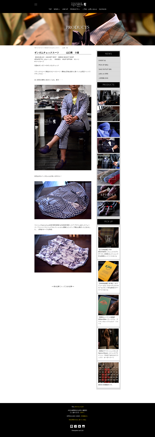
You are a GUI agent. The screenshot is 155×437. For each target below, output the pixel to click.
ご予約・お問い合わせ (90, 9)
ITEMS (108, 177)
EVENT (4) (102, 60)
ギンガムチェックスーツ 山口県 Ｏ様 (59, 47)
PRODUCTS (74, 9)
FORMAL (108, 145)
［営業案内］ (84, 416)
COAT (108, 113)
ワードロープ (39, 61)
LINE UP (65, 9)
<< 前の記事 (55, 286)
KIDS (108, 161)
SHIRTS (108, 129)
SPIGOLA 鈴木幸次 (108, 193)
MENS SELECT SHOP (66, 57)
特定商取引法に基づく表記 (77, 419)
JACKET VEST (51, 57)
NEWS (56, 9)
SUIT (108, 97)
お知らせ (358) (103, 73)
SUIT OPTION (67, 59)
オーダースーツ (40, 47)
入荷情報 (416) (103, 78)
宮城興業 (108, 208)
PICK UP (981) (103, 65)
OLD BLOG (102, 9)
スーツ (77, 59)
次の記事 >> (70, 286)
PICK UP (46, 47)
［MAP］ (82, 412)
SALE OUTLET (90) (105, 69)
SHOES (58, 59)
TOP (50, 9)
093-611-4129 (79, 407)
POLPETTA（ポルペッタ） (44, 59)
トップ (63, 286)
